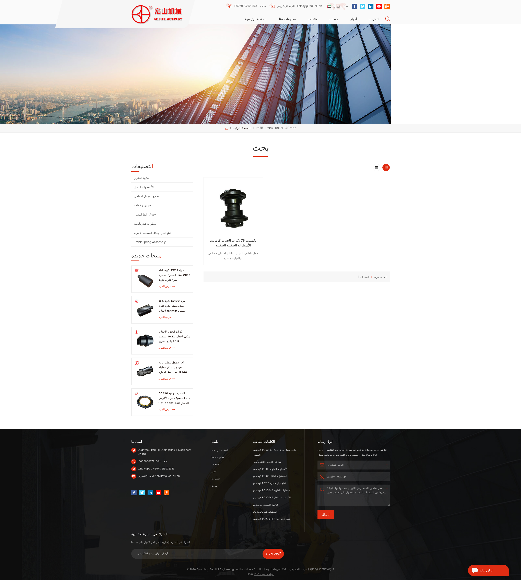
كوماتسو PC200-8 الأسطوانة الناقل (272, 498)
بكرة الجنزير (141, 178)
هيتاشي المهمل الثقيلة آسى (267, 462)
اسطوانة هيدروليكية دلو (265, 512)
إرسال (325, 514)
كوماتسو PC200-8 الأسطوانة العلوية (272, 490)
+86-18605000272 (149, 461)
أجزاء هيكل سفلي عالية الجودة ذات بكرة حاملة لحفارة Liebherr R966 (173, 367)
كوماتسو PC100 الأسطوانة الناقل (270, 476)
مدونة (214, 486)
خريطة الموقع (273, 569)
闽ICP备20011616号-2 (322, 569)
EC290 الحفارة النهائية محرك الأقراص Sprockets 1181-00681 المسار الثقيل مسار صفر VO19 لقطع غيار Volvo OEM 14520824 (174, 398)
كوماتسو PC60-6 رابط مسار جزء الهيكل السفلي (274, 452)
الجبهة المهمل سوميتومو (265, 505)
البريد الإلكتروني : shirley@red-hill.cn (299, 6)
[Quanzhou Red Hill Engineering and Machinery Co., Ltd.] (157, 14)
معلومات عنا (287, 19)
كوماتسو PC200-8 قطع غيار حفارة (271, 519)
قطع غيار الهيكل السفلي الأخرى (153, 233)
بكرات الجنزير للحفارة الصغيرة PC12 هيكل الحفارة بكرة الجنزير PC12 (174, 336)
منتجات (313, 19)
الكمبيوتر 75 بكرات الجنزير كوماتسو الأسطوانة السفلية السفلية (233, 243)
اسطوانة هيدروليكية (145, 223)
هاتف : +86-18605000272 (250, 6)
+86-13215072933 (163, 469)
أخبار (353, 19)
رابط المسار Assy (145, 214)
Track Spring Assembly (150, 242)
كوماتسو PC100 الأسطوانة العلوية (270, 469)
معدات (333, 19)
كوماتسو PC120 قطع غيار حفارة (269, 483)
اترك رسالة (486, 570)
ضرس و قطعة (142, 205)
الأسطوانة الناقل (144, 187)
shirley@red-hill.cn (168, 476)
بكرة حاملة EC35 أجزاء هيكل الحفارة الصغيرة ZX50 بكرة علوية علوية (174, 274)
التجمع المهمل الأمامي (147, 196)
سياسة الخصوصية (298, 569)
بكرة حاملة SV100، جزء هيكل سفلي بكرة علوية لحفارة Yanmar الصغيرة (172, 305)
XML (284, 569)
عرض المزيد (165, 286)
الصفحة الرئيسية (256, 19)
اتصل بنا (374, 19)
